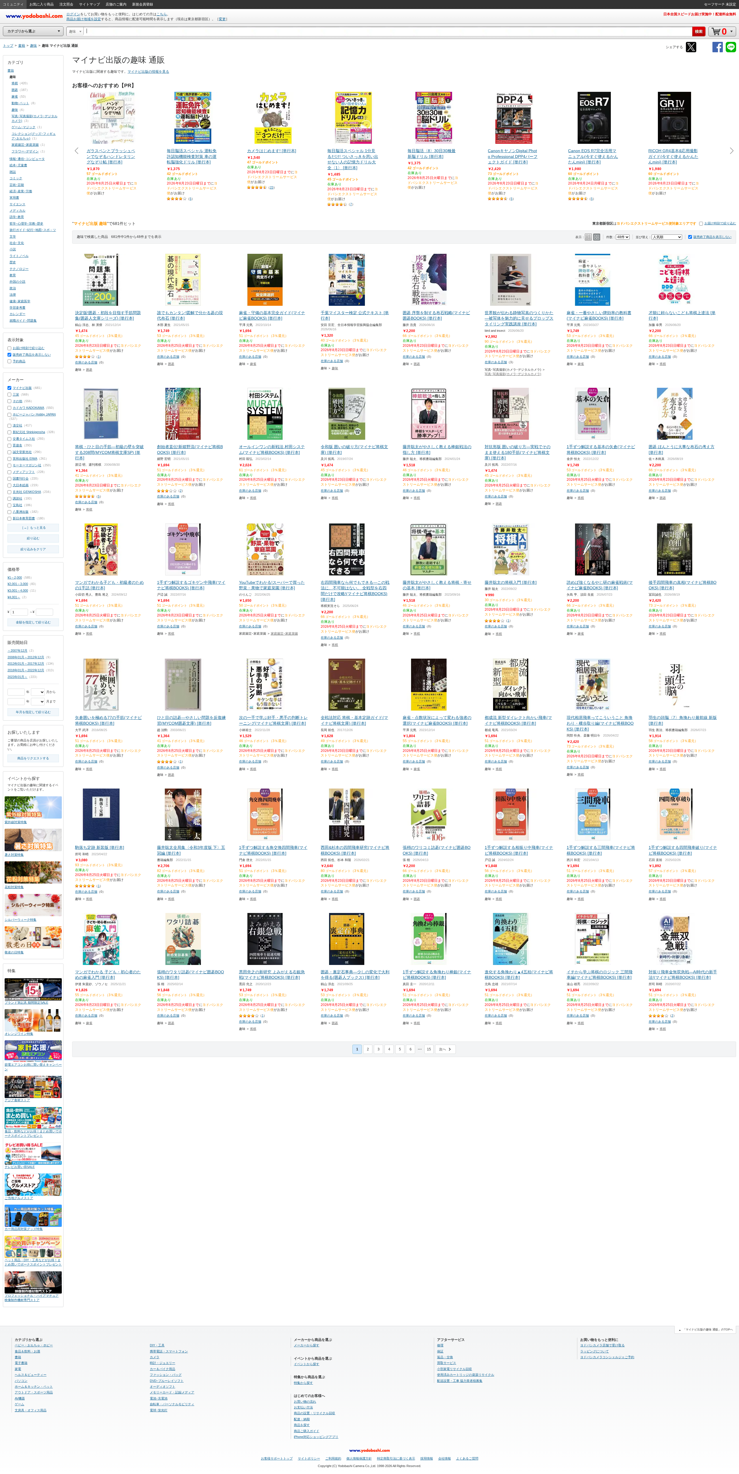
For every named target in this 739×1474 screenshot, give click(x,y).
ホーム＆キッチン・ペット (34, 1386)
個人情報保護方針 (359, 1458)
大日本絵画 (21, 485)
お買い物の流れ (305, 1401)
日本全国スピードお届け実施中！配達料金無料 (699, 14)
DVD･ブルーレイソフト (167, 1380)
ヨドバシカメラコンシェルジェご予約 (607, 1357)
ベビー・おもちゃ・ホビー (34, 1345)
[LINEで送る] (731, 51)
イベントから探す (306, 1364)
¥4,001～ (14, 597)
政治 (13, 288)
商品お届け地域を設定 (83, 19)
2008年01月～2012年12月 (26, 657)
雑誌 (13, 172)
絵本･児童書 (18, 165)
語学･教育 (17, 217)
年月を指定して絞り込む (33, 712)
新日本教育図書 (24, 518)
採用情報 (426, 1458)
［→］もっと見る (33, 527)
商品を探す (302, 1425)
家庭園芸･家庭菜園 (284, 633)
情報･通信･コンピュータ (27, 159)
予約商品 (19, 361)
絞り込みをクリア (33, 549)
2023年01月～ (17, 677)
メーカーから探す (306, 1345)
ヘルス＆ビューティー (30, 1374)
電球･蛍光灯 (158, 1410)
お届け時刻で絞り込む (720, 223)
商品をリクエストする (33, 758)
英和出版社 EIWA (25, 458)
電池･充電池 (158, 1398)
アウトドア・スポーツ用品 (34, 1392)
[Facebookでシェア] (717, 51)
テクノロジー (19, 269)
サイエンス (17, 204)
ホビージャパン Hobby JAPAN (34, 414)
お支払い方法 (303, 1407)
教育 (13, 275)
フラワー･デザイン (25, 151)
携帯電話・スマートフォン (169, 1351)
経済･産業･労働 (21, 191)
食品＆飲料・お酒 (27, 1351)
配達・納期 (302, 1419)
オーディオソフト (162, 1386)
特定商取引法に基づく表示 (396, 1458)
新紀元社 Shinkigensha (29, 432)
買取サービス (446, 1363)
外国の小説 (17, 281)
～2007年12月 (17, 650)
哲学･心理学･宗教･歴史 (26, 223)
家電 (18, 1369)
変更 (222, 19)
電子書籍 (21, 1363)
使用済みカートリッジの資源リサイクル (465, 1374)
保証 (440, 1351)
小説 (13, 249)
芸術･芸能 (17, 185)
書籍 (11, 70)
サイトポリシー (309, 1458)
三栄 (16, 394)
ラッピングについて (594, 1351)
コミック (16, 178)
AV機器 (20, 1398)
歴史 (13, 262)
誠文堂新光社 (22, 452)
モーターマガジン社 (27, 465)
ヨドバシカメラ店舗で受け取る (602, 1345)
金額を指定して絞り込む (33, 622)
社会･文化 (17, 243)
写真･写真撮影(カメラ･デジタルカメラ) (513, 374)
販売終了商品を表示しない (712, 236)
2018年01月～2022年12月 (26, 670)
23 (271, 187)
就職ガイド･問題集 (23, 320)
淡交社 (17, 425)
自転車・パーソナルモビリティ (172, 1404)
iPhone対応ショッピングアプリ (316, 1436)
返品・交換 (445, 1357)
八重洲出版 (21, 511)
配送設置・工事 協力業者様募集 (459, 1380)
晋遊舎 (17, 445)
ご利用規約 (333, 1458)
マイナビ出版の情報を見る (148, 72)
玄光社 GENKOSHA (27, 491)
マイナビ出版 (22, 388)
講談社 (17, 498)
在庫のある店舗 (86, 362)
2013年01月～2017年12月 (26, 663)
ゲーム (19, 1404)
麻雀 (253, 364)
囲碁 (89, 369)
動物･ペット (20, 103)
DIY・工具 (157, 1345)
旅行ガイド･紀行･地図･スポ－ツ (33, 230)
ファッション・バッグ (166, 1374)
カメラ (154, 1357)
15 (429, 1049)
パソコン (21, 1380)
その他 (17, 401)
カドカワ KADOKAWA (28, 407)
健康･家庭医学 (20, 301)
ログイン (73, 14)
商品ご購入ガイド (306, 1431)
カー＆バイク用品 (162, 1369)
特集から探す (303, 1382)
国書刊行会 (21, 478)
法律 (13, 294)
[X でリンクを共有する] (691, 51)
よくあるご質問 (467, 1458)
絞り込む (33, 538)
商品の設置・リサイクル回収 (314, 1413)
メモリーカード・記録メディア (172, 1392)
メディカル (17, 210)
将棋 (663, 364)
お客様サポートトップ (277, 1458)
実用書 (14, 197)
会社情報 (444, 1458)
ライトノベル (19, 256)
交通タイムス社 (24, 438)
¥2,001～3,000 (18, 584)
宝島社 (17, 505)
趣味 (335, 368)
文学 (13, 236)
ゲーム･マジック (24, 127)
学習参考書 (17, 307)
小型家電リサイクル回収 (454, 1369)
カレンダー (17, 314)
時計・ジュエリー (162, 1363)
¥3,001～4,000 (18, 590)
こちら (161, 14)
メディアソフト (24, 472)
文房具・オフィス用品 (30, 1410)
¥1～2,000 (15, 577)
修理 (440, 1345)
